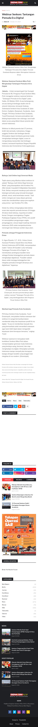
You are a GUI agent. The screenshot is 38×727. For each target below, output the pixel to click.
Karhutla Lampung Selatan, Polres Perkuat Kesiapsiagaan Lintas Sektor (23, 641)
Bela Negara (19, 584)
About (11, 724)
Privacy (17, 724)
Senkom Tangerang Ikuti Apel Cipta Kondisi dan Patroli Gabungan (23, 649)
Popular (8, 479)
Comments (30, 479)
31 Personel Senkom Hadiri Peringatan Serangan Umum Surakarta (20, 505)
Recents (19, 479)
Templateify (22, 720)
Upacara (19, 613)
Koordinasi (19, 596)
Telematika (27, 400)
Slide (20, 400)
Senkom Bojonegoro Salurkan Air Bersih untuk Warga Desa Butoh (22, 496)
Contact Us (25, 724)
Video (19, 616)
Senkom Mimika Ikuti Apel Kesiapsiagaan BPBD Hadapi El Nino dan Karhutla (23, 631)
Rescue (19, 605)
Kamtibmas (19, 593)
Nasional (19, 599)
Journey (19, 590)
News (15, 400)
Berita (8, 10)
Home (3, 10)
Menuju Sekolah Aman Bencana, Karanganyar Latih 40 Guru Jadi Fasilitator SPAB (22, 486)
